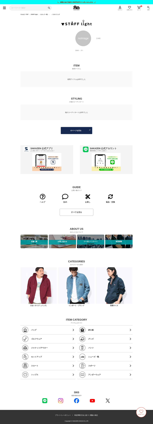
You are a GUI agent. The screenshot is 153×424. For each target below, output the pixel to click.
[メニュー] (4, 7)
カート (139, 9)
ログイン (120, 9)
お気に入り (129, 9)
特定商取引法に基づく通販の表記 (86, 415)
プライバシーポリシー (63, 415)
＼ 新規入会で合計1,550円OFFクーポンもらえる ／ (76, 2)
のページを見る (75, 130)
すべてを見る (76, 212)
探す (149, 9)
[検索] (49, 7)
